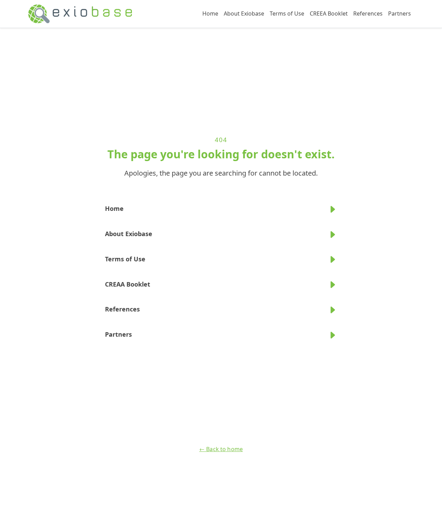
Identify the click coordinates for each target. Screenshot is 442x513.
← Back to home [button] (221, 449)
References (368, 13)
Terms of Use (287, 13)
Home (210, 13)
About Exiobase (244, 13)
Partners (399, 13)
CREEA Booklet (329, 13)
